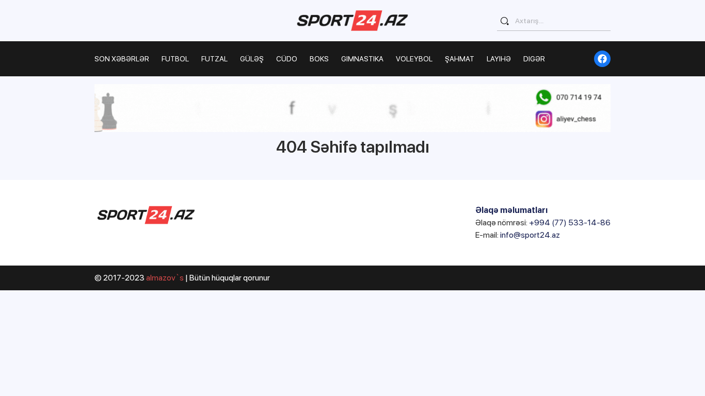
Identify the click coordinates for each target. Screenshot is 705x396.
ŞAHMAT (459, 59)
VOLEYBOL (414, 59)
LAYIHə (499, 59)
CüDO (286, 59)
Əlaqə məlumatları (511, 210)
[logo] (352, 20)
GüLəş (252, 59)
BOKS (319, 59)
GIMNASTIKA (362, 59)
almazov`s (165, 278)
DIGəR (534, 59)
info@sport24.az (530, 235)
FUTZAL (214, 59)
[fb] (602, 59)
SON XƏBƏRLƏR (121, 59)
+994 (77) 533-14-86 (570, 222)
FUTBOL (175, 59)
